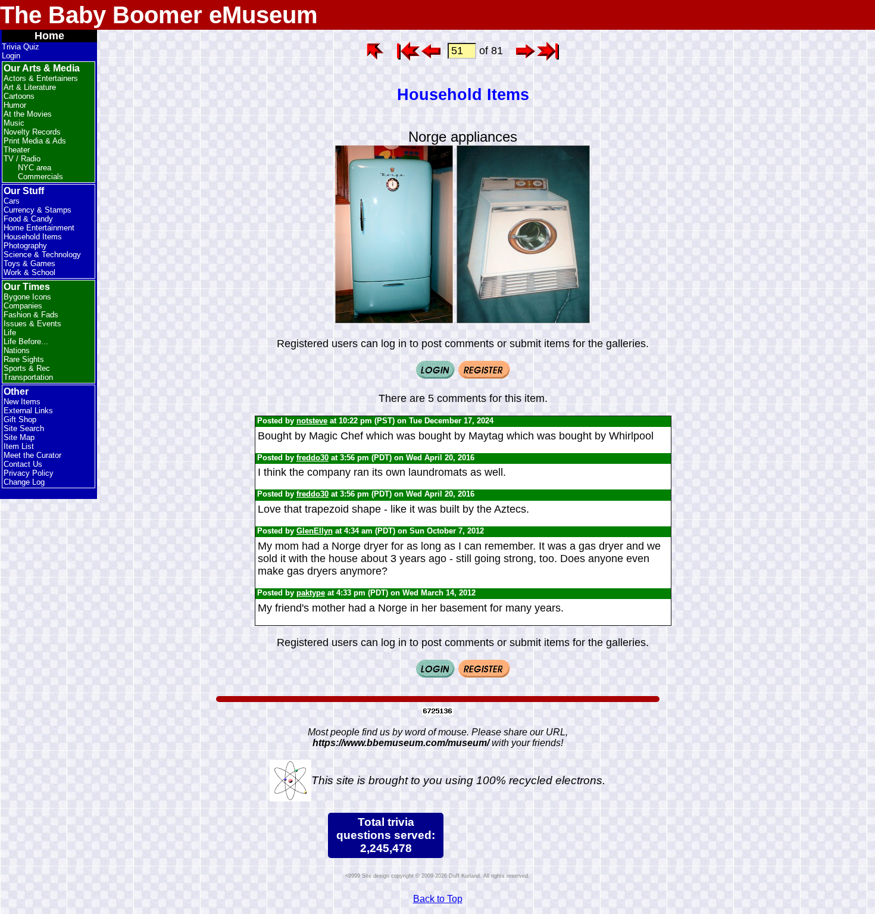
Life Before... (26, 341)
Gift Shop (20, 419)
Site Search (24, 428)
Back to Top (437, 899)
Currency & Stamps (37, 209)
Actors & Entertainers (41, 78)
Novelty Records (32, 131)
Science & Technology (42, 254)
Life (10, 332)
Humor (15, 105)
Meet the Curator (32, 455)
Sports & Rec (27, 368)
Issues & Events (32, 323)
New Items (22, 401)
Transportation (28, 377)
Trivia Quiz (20, 46)
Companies (23, 305)
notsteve (311, 420)
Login (11, 55)
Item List (19, 446)
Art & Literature (30, 87)
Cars (12, 200)
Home (49, 36)
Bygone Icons (27, 296)
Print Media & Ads (35, 140)
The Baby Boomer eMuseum (159, 15)
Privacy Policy (29, 473)
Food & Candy (28, 218)
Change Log (24, 482)
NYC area (34, 167)
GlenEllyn (314, 530)
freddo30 (312, 457)
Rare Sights (24, 359)
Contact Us (23, 464)
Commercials (40, 176)
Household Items (33, 236)
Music (14, 122)
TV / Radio (22, 158)
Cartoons (19, 96)
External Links (28, 410)
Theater (17, 149)
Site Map (19, 437)
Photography (25, 245)
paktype (310, 592)
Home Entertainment (39, 227)
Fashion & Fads (31, 314)
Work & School (29, 272)
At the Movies (28, 114)
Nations (17, 350)
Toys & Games (29, 263)
